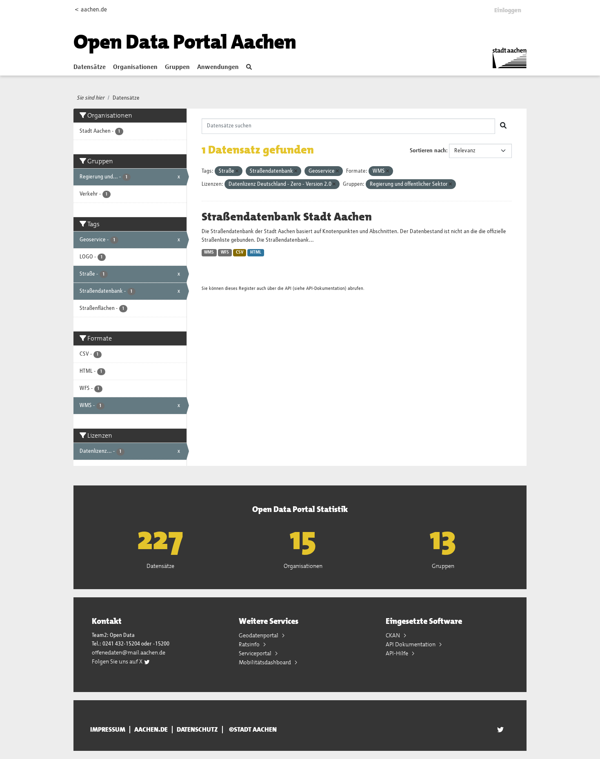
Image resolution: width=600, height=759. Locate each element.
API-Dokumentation (325, 288)
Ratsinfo (250, 644)
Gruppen (177, 67)
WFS (225, 252)
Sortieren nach (428, 151)
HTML (255, 252)
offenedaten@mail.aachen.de (128, 652)
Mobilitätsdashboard (265, 662)
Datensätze (89, 67)
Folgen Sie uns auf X (118, 661)
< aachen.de (91, 10)
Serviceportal (256, 653)
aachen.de (151, 729)
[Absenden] (503, 126)
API (288, 288)
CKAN (393, 635)
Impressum (107, 729)
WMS (209, 252)
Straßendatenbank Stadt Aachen (287, 216)
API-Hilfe (397, 653)
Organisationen (135, 67)
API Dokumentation (411, 644)
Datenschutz (197, 729)
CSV (240, 252)
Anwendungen (218, 67)
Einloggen (507, 10)
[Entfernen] (237, 171)
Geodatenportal (259, 635)
